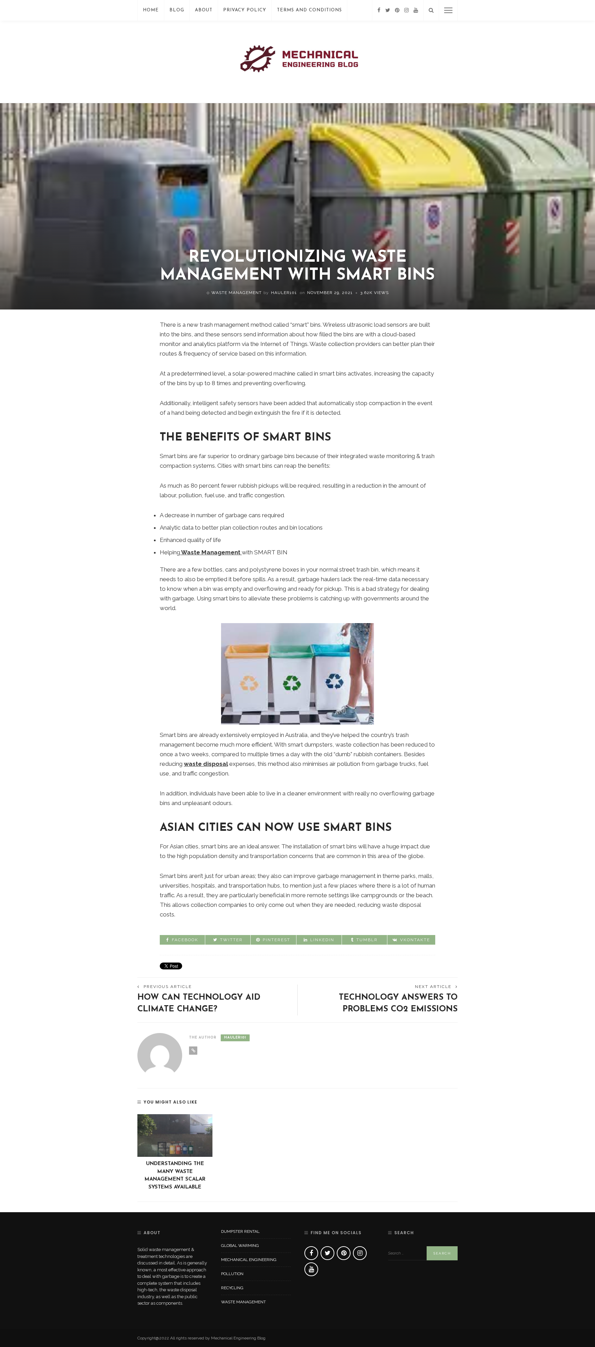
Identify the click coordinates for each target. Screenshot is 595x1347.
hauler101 (284, 292)
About (203, 10)
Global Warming (240, 1245)
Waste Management (236, 292)
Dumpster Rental (240, 1231)
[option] (174, 1153)
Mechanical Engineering (248, 1259)
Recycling (232, 1287)
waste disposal (206, 763)
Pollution (232, 1273)
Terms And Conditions (309, 10)
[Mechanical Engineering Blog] (297, 61)
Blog (176, 10)
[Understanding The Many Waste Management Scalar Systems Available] (174, 1135)
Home (151, 10)
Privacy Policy (244, 10)
